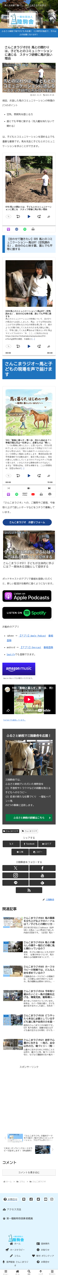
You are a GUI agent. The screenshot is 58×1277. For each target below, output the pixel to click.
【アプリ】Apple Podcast (32, 636)
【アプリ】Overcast (30, 647)
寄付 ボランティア (44, 1256)
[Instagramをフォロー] (15, 875)
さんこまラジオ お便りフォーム (27, 522)
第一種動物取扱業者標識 (19, 1218)
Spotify (11, 654)
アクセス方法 (13, 1209)
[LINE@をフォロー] (15, 883)
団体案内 (44, 1244)
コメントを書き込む (29, 1172)
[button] (37, 852)
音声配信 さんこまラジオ (16, 1264)
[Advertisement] (29, 1098)
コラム (17, 1256)
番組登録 (48, 647)
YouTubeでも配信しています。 (14, 720)
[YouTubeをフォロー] (42, 875)
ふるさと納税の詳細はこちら (29, 818)
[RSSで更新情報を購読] (29, 890)
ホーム (17, 1244)
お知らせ (44, 1250)
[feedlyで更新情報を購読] (42, 883)
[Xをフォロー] (15, 868)
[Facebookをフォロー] (42, 868)
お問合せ (44, 1262)
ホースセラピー (17, 1250)
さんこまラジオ (12, 831)
